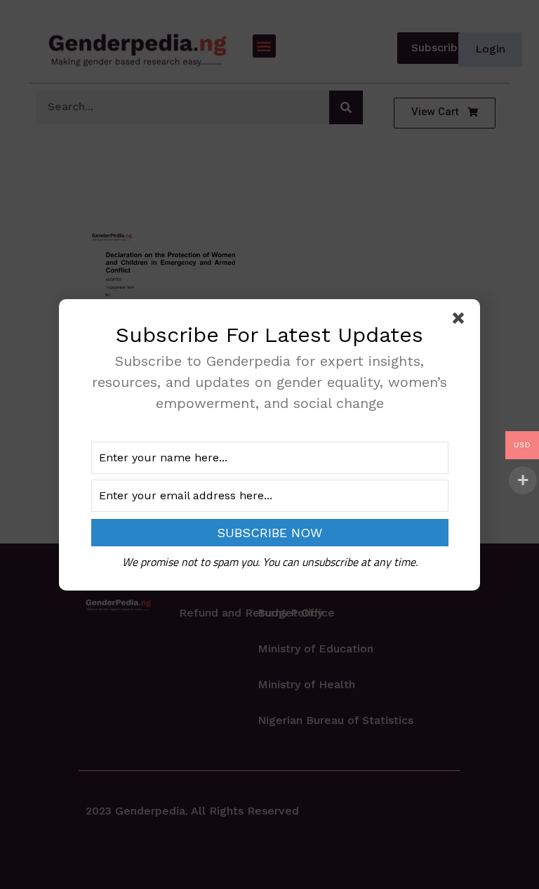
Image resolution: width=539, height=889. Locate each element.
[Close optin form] (461, 320)
